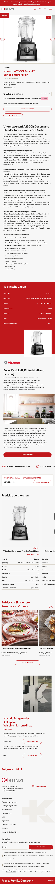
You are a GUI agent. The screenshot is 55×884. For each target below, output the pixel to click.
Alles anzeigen (27, 663)
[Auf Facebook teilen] (21, 769)
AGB (3, 817)
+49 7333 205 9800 (32, 741)
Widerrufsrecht (7, 809)
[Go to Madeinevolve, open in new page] (50, 880)
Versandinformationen (9, 802)
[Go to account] (39, 9)
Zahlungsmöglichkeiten (9, 806)
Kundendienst (41, 786)
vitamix (4, 15)
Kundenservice (6, 813)
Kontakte (5, 828)
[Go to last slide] (2, 39)
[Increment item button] (49, 94)
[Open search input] (35, 9)
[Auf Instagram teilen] (18, 769)
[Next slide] (52, 39)
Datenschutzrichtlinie (9, 824)
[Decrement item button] (42, 94)
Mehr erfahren (9, 88)
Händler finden (27, 455)
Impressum (5, 821)
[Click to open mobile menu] (50, 9)
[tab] (26, 61)
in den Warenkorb (42, 482)
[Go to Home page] (8, 9)
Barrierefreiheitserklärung (10, 832)
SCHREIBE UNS (32, 755)
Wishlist (15, 115)
